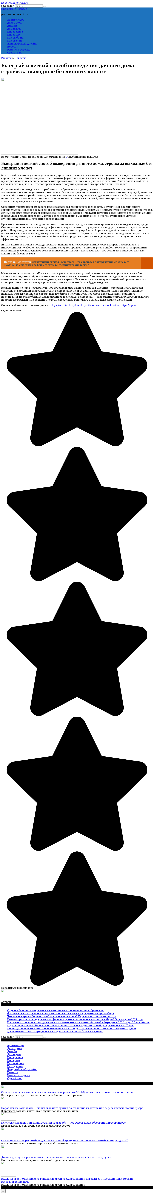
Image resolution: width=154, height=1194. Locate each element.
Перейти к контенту (14, 2)
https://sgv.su (129, 305)
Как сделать (15, 40)
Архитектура (15, 19)
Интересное (15, 31)
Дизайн (12, 25)
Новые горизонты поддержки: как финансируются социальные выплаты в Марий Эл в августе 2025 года (75, 1019)
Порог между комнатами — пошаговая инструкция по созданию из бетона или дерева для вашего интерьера (72, 1107)
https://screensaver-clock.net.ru (100, 305)
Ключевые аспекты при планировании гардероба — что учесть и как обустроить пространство (63, 1122)
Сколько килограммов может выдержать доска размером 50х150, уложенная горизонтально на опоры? (67, 1092)
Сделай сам (14, 52)
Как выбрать (15, 37)
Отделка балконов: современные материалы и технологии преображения (55, 1010)
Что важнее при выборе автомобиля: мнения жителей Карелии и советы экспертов (61, 1016)
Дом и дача (14, 28)
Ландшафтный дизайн (22, 43)
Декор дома (14, 22)
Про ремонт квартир (14, 8)
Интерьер (13, 34)
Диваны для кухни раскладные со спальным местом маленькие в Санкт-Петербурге (56, 1157)
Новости (12, 46)
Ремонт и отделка (18, 49)
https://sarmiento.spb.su (65, 305)
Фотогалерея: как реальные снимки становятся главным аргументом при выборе (60, 1013)
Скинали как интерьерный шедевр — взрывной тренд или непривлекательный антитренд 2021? (64, 1140)
